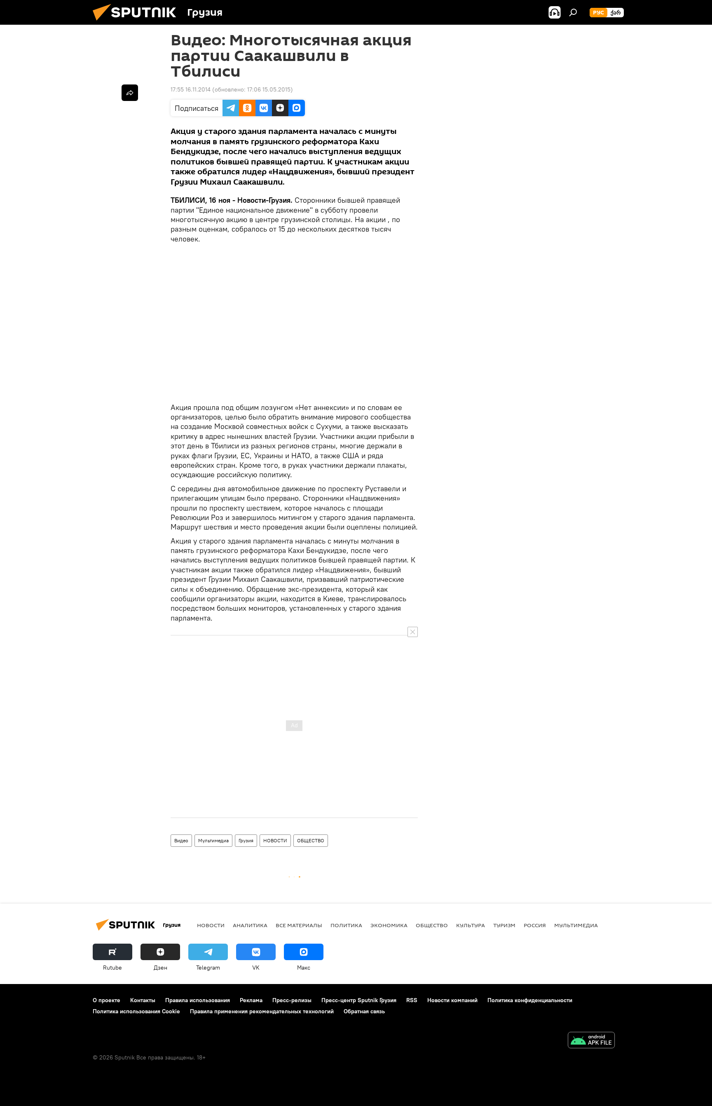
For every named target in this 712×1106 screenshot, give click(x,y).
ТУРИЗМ (504, 925)
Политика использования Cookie (136, 1011)
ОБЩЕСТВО (310, 840)
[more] (130, 92)
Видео (181, 840)
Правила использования (197, 1000)
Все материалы (299, 925)
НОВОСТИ (275, 840)
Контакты (142, 1000)
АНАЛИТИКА (250, 925)
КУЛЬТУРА (470, 925)
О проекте (106, 1000)
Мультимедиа (213, 840)
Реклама (251, 1000)
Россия (535, 925)
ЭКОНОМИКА (389, 925)
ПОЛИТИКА (346, 925)
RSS (411, 1000)
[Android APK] (591, 1041)
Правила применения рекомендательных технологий (262, 1011)
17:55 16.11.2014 (191, 89)
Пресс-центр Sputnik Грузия (358, 1000)
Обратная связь (364, 1011)
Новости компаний (452, 1000)
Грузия (246, 840)
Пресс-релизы (292, 1000)
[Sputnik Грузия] (137, 22)
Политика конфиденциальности (529, 1000)
